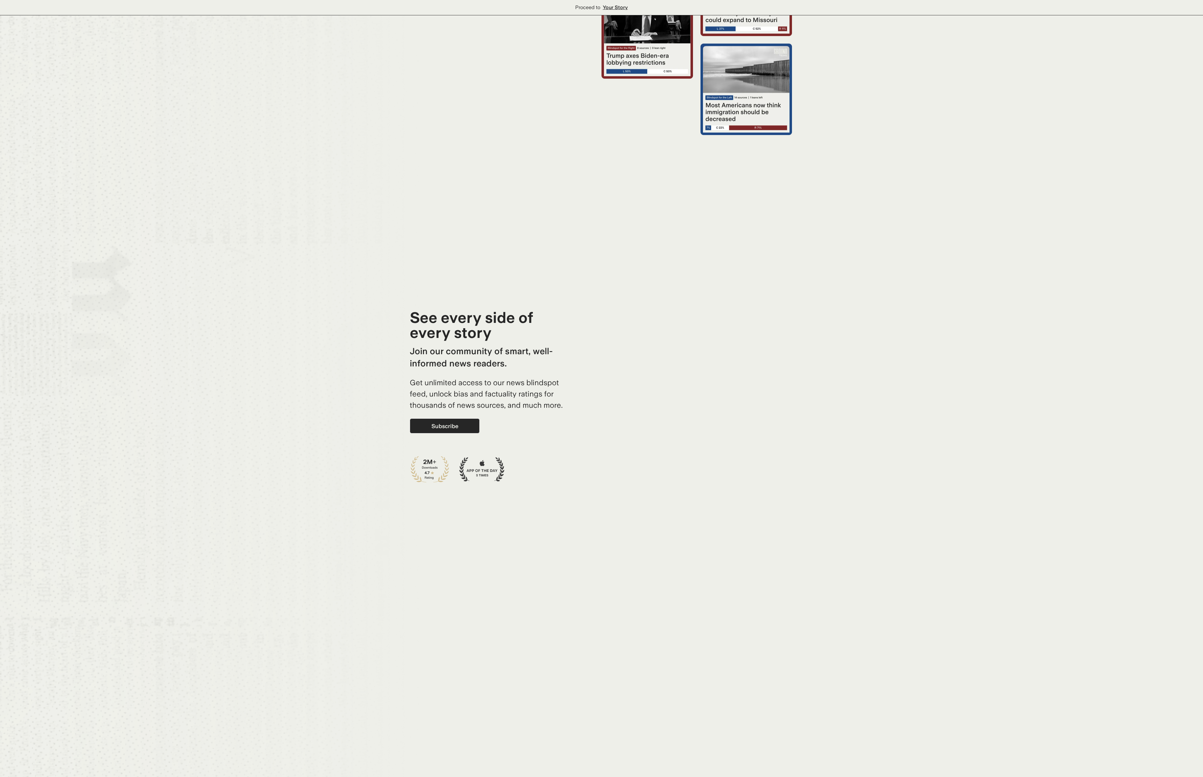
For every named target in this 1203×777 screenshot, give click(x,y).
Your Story (615, 7)
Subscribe (444, 426)
